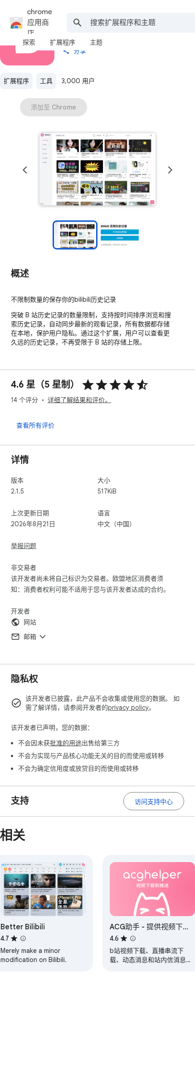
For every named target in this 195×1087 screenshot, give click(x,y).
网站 (30, 622)
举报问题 (23, 546)
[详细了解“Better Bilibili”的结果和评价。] (23, 938)
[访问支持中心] (153, 801)
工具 (46, 81)
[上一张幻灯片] (25, 170)
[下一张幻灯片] (170, 170)
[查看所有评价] (35, 425)
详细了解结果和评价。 (79, 400)
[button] (97, 170)
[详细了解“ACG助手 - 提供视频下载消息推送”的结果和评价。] (133, 938)
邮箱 (30, 637)
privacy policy (128, 707)
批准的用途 (66, 743)
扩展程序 (16, 81)
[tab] (29, 42)
